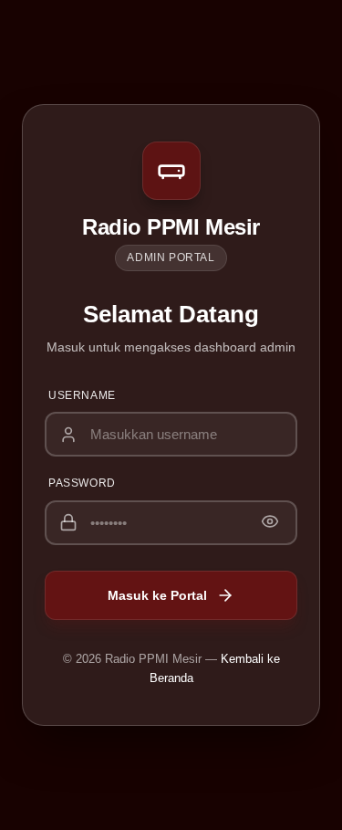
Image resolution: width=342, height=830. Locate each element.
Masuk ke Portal (157, 595)
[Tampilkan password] (270, 523)
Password (82, 483)
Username (82, 395)
